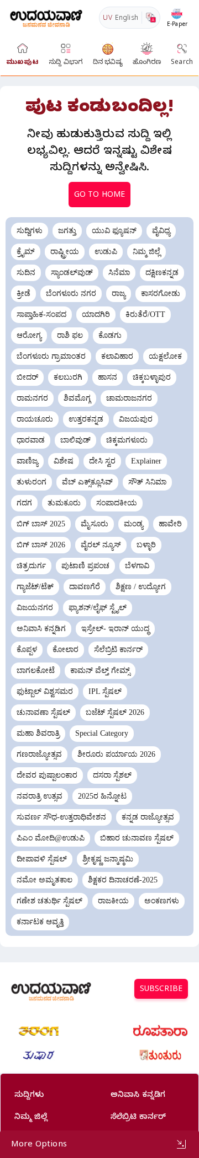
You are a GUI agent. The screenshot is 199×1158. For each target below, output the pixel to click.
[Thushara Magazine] (38, 1055)
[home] (46, 17)
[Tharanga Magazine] (38, 1031)
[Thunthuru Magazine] (160, 1055)
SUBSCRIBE (161, 990)
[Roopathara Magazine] (160, 1031)
